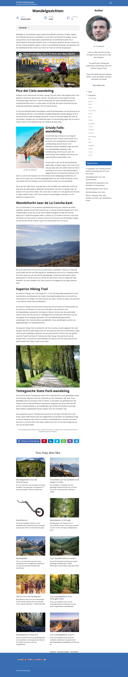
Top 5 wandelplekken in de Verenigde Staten (61, 597)
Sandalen (91, 129)
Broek (90, 104)
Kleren (90, 101)
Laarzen (90, 126)
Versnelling (92, 136)
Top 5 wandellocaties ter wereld (63, 558)
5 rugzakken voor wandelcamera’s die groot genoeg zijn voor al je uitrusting (98, 171)
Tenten (90, 155)
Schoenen (91, 124)
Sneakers (91, 133)
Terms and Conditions (63, 651)
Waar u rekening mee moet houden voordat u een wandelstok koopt (98, 198)
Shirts (90, 117)
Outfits (90, 114)
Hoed (90, 107)
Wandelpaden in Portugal (60, 520)
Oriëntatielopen (25, 2)
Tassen (90, 152)
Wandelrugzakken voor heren (97, 189)
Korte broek (91, 110)
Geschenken (92, 98)
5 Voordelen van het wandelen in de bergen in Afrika (64, 481)
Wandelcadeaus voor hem (95, 192)
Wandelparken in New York (27, 635)
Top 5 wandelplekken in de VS (62, 635)
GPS (89, 139)
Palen (90, 142)
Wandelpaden (21, 558)
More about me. (99, 85)
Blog (90, 92)
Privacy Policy (74, 651)
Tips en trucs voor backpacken (28, 596)
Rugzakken (91, 145)
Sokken (90, 120)
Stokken (90, 149)
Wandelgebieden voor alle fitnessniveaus (26, 481)
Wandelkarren (22, 520)
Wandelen (92, 95)
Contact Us (53, 651)
